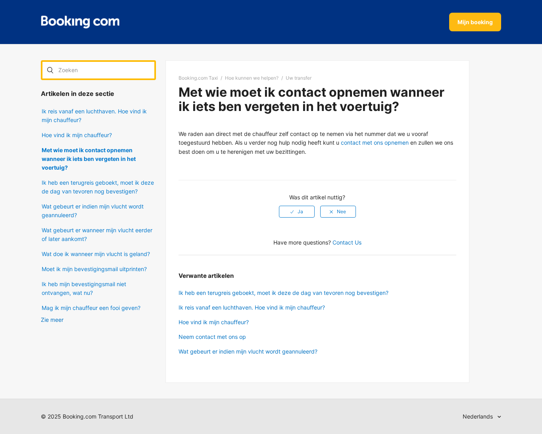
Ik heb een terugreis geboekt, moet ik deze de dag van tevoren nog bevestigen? (98, 187)
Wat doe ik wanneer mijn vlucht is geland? (96, 253)
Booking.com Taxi (198, 78)
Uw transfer (298, 78)
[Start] (80, 22)
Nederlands (478, 416)
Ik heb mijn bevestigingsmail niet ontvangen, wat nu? (84, 288)
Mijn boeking (475, 22)
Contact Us (347, 242)
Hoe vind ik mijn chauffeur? (77, 135)
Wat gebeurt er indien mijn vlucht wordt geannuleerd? (93, 210)
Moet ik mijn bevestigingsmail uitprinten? (94, 269)
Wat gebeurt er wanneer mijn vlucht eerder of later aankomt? (97, 234)
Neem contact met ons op (212, 336)
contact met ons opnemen (375, 142)
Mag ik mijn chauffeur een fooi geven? (91, 307)
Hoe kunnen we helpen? (252, 78)
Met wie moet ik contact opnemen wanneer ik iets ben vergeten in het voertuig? (89, 159)
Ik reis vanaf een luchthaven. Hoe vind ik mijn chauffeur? (94, 115)
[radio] (297, 212)
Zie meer (52, 319)
